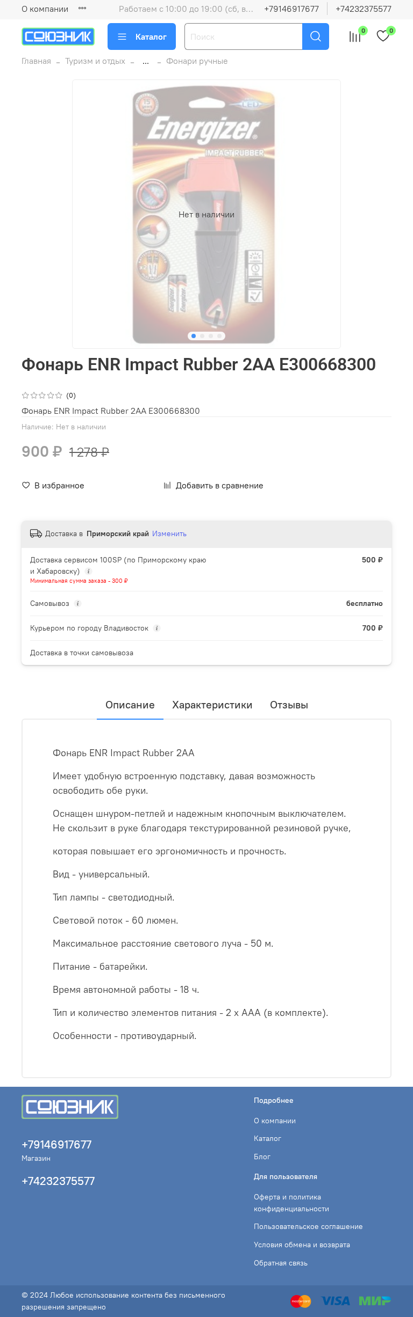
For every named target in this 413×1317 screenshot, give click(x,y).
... (146, 60)
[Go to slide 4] (219, 336)
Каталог (151, 36)
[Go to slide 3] (211, 336)
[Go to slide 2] (202, 336)
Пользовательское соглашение (308, 1226)
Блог (262, 1156)
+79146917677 (291, 8)
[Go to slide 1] (193, 336)
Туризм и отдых (95, 60)
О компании (45, 8)
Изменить (169, 533)
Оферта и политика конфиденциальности (291, 1202)
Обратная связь (281, 1263)
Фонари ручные (197, 60)
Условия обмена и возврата (302, 1244)
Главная (36, 60)
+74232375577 (363, 8)
